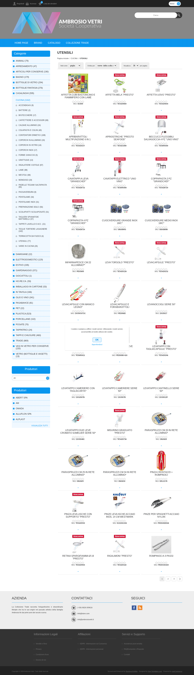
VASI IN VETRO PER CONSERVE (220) (32, 347)
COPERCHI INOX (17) (28, 150)
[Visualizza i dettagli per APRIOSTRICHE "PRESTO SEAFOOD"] (120, 125)
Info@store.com (83, 614)
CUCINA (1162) (23, 100)
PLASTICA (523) (23, 313)
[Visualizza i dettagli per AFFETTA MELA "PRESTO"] (120, 83)
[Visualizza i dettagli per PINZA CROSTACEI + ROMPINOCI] (161, 461)
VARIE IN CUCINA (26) (28, 246)
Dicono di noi (41, 660)
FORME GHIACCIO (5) (28, 155)
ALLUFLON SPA (23, 414)
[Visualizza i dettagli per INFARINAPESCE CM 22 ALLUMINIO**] (78, 251)
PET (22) (20, 308)
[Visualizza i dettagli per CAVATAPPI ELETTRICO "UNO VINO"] (120, 167)
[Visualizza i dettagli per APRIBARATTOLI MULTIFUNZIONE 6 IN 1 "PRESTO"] (78, 125)
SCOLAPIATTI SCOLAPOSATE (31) (34, 212)
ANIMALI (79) (22, 61)
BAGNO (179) (22, 77)
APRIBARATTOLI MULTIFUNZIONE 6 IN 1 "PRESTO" (78, 139)
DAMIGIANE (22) (24, 254)
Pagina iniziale (63, 58)
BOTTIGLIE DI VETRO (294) (29, 82)
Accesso (33, 4)
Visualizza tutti (39, 426)
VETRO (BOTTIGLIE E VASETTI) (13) (31, 355)
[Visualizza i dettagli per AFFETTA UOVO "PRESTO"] (161, 83)
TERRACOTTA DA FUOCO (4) (31, 236)
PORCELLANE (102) (26, 319)
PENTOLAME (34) (26, 197)
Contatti (127, 655)
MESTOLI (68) (25, 175)
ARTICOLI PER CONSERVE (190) (32, 71)
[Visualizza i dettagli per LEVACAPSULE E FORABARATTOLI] (120, 293)
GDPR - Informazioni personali (91, 649)
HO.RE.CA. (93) (23, 281)
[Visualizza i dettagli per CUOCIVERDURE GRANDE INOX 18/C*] (120, 209)
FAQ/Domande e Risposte (134, 649)
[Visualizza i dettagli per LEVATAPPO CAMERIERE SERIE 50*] (120, 377)
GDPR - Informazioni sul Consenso (93, 644)
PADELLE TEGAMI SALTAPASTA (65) (33, 186)
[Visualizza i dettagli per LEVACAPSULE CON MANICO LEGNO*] (78, 293)
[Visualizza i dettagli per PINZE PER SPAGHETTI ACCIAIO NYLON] (161, 503)
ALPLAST (20, 419)
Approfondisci (97, 345)
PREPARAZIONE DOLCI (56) (31, 207)
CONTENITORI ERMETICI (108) (32, 135)
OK (97, 340)
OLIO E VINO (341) (25, 297)
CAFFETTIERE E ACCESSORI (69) (33, 120)
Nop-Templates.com (155, 671)
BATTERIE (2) (24, 110)
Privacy (38, 649)
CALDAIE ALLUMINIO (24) (30, 125)
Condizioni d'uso (42, 655)
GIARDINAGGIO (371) (26, 270)
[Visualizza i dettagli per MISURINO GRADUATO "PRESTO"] (120, 419)
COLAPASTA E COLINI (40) (30, 130)
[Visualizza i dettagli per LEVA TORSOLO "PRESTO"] (120, 251)
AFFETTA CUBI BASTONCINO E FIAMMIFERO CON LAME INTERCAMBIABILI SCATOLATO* (78, 97)
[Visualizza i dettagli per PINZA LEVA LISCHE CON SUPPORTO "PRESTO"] (78, 503)
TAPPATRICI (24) (24, 330)
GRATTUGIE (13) (26, 160)
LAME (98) (23, 170)
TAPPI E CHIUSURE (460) (28, 335)
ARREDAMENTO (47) (26, 66)
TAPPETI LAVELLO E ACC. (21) (32, 224)
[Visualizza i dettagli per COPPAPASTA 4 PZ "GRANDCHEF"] (78, 209)
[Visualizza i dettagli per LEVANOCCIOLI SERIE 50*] (161, 293)
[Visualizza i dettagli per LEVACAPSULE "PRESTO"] (161, 251)
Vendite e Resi (41, 644)
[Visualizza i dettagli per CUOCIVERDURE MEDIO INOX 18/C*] (161, 209)
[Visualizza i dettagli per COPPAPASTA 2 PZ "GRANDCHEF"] (161, 167)
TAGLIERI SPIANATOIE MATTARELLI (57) (29, 218)
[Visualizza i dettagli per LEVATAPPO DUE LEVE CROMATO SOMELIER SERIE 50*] (78, 419)
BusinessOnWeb (131, 671)
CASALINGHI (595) (25, 93)
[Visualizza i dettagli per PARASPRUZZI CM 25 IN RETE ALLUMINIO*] (78, 461)
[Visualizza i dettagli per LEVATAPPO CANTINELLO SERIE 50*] (161, 377)
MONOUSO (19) (25, 180)
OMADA (20, 408)
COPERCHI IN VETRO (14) (30, 145)
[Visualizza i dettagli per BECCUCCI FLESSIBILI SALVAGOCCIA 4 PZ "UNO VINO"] (161, 125)
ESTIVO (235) (22, 265)
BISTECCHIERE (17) (27, 115)
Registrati (20, 4)
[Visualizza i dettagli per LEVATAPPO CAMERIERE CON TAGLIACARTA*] (78, 377)
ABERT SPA (22, 397)
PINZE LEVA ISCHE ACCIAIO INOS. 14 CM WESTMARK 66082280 (119, 517)
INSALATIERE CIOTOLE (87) (31, 165)
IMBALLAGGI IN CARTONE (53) (31, 286)
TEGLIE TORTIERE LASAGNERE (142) (33, 230)
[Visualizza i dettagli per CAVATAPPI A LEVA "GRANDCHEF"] (78, 167)
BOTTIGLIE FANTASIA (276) (29, 88)
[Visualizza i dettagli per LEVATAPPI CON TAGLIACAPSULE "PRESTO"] (161, 335)
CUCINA (74, 58)
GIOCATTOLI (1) (24, 276)
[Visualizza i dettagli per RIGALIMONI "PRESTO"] (120, 545)
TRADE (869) (22, 340)
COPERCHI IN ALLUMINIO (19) (32, 140)
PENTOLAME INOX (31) (29, 202)
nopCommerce (177, 671)
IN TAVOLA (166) (24, 292)
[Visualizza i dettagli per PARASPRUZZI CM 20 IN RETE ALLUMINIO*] (161, 419)
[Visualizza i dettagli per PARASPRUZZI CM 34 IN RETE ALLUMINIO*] (120, 461)
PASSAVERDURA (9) (27, 192)
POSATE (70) (22, 324)
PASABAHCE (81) (24, 303)
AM (17, 403)
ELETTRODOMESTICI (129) (29, 259)
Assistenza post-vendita (133, 644)
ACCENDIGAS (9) (26, 105)
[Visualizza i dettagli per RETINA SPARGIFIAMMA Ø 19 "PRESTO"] (78, 545)
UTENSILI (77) (25, 241)
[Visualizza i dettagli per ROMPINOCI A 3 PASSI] (161, 545)
